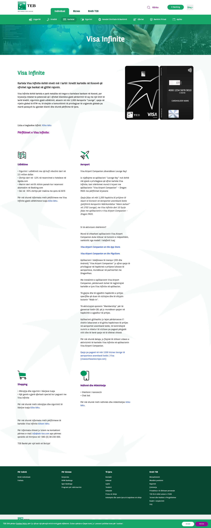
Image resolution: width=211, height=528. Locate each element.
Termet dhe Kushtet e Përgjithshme (162, 498)
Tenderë (109, 487)
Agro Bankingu (67, 484)
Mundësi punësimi (156, 480)
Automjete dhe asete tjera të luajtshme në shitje (124, 498)
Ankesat (108, 480)
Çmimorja (153, 487)
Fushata (20, 480)
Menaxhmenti (154, 477)
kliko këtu (52, 201)
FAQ (150, 504)
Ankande (109, 491)
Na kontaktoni (177, 72)
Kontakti (109, 477)
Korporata (65, 477)
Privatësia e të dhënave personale (162, 491)
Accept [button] (188, 524)
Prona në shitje (111, 494)
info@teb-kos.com (40, 433)
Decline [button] (201, 524)
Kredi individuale (24, 477)
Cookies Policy (21, 524)
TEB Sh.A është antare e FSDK (160, 494)
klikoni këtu (43, 423)
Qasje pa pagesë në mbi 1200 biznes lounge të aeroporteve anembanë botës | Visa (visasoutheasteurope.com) (102, 356)
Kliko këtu (47, 125)
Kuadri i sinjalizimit (156, 501)
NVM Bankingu (67, 480)
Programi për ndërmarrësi (71, 487)
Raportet (152, 484)
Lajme (108, 484)
